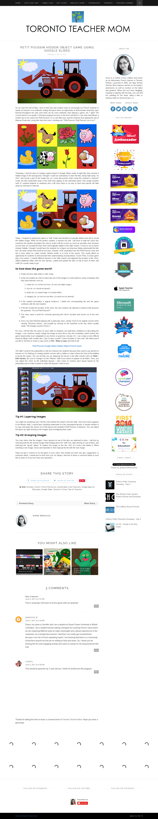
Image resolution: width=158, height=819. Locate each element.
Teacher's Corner (124, 3)
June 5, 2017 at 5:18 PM (34, 621)
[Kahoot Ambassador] (124, 170)
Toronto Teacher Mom (72, 719)
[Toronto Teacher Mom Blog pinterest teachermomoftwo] (129, 111)
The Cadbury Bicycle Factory (127, 507)
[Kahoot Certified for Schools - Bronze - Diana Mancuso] (124, 222)
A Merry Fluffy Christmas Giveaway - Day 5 (123, 519)
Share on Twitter (65, 481)
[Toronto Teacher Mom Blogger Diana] (124, 75)
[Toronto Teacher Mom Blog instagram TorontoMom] (124, 111)
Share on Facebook (40, 481)
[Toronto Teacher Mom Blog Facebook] (113, 111)
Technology (94, 3)
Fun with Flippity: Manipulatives (27, 570)
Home (17, 3)
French (37, 487)
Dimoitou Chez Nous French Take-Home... (56, 570)
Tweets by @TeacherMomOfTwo (124, 468)
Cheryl (29, 661)
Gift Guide (62, 3)
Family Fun (47, 3)
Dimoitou (30, 487)
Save (83, 481)
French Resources (48, 487)
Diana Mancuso (42, 516)
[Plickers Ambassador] (124, 255)
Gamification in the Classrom (69, 487)
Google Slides (46, 489)
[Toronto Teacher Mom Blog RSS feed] (135, 111)
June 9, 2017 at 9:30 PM (34, 665)
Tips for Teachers (75, 489)
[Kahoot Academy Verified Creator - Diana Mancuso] (124, 143)
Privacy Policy (32, 816)
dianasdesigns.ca (126, 98)
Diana (108, 78)
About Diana (115, 103)
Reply (96, 606)
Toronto (108, 3)
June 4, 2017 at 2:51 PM (34, 599)
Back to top (135, 816)
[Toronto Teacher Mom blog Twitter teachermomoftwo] (118, 111)
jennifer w (31, 617)
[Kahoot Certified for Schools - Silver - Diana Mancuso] (124, 205)
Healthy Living (77, 3)
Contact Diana (131, 103)
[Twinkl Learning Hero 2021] (124, 363)
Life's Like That (31, 3)
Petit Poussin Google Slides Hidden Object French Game (57, 346)
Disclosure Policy (21, 816)
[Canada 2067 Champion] (124, 386)
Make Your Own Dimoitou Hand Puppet (82, 571)
